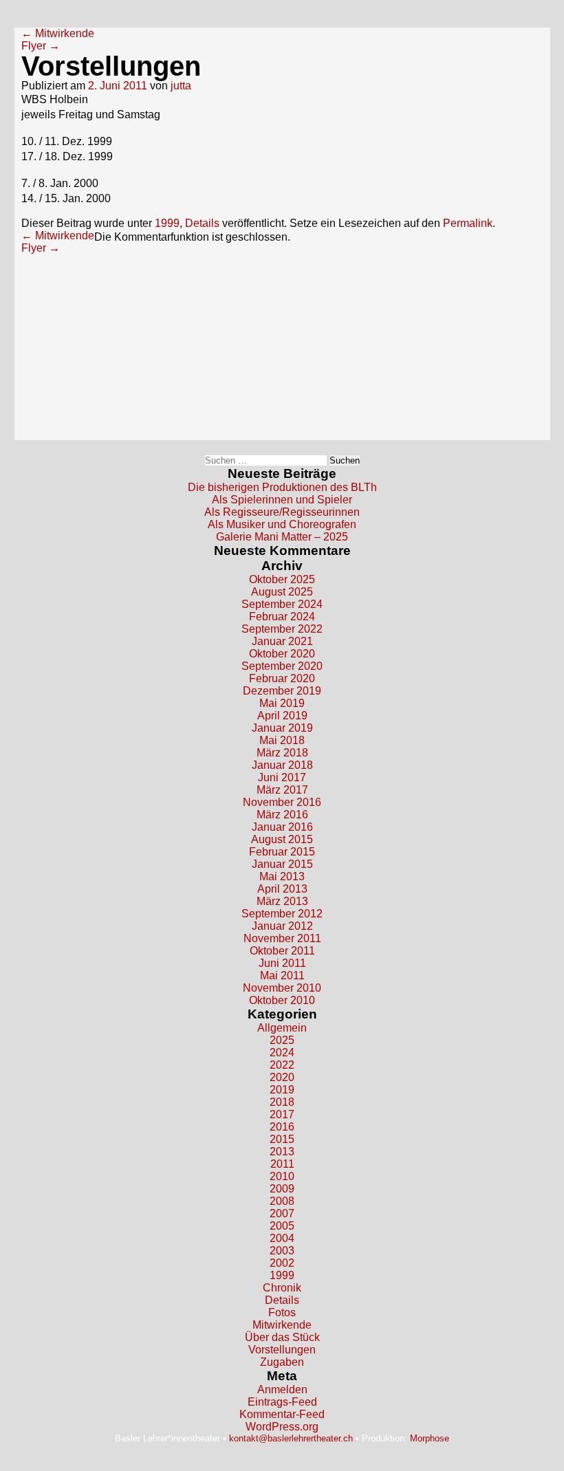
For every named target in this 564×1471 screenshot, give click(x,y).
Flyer (40, 46)
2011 (282, 1164)
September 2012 (282, 913)
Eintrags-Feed (282, 1402)
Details (202, 223)
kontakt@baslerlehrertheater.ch (291, 1438)
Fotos (282, 1312)
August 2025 (282, 592)
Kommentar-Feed (282, 1414)
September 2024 (282, 604)
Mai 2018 (282, 740)
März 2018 (282, 753)
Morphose (429, 1438)
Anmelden (282, 1389)
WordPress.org (282, 1426)
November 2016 (282, 802)
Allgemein (282, 1028)
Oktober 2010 (282, 1000)
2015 (282, 1139)
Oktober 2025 (282, 579)
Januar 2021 (282, 641)
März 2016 (282, 814)
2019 (282, 1090)
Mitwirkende (57, 33)
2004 (282, 1238)
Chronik (282, 1288)
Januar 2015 (282, 864)
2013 (282, 1151)
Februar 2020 (282, 678)
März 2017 (282, 790)
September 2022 (282, 629)
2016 (282, 1127)
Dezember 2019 (282, 691)
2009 (282, 1189)
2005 (282, 1226)
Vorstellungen (282, 1349)
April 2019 (282, 715)
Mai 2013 (282, 876)
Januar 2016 (282, 827)
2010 (282, 1176)
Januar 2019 (282, 728)
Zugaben (282, 1362)
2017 (282, 1114)
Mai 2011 (282, 975)
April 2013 (282, 889)
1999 (167, 223)
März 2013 (282, 901)
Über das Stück (282, 1337)
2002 (282, 1263)
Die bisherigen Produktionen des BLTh (282, 487)
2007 (282, 1213)
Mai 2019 (282, 703)
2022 (282, 1065)
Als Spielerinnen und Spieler (282, 499)
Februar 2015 (282, 852)
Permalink (467, 223)
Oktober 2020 (282, 654)
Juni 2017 (282, 777)
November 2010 (282, 988)
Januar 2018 (282, 765)
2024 (282, 1052)
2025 (282, 1040)
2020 (282, 1077)
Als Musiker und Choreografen (282, 524)
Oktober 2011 (282, 951)
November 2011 (282, 938)
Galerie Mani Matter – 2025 (282, 537)
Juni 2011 (282, 963)
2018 (282, 1102)
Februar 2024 (282, 616)
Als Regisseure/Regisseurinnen (282, 512)
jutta (181, 85)
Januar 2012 (282, 926)
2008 (282, 1201)
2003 (282, 1250)
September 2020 (282, 666)
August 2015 (282, 839)
